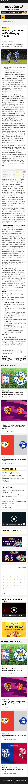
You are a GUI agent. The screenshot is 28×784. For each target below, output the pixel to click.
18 (7, 582)
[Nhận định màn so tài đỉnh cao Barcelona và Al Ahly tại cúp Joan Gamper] (14, 753)
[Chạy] (4, 524)
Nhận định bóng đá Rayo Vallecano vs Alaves (13, 499)
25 (7, 585)
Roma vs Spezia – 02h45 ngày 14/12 (7, 358)
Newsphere (19, 780)
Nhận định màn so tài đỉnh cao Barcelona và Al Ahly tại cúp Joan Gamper (12, 769)
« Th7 (3, 593)
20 (14, 582)
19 (10, 582)
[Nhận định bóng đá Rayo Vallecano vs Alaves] (14, 445)
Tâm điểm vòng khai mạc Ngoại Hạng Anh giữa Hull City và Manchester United (13, 426)
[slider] (12, 524)
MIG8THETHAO (6, 352)
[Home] (3, 17)
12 (10, 579)
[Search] (26, 17)
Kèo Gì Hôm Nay (5, 27)
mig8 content (13, 396)
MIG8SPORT (18, 350)
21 (17, 582)
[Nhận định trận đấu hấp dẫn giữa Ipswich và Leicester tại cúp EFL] (14, 378)
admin (11, 41)
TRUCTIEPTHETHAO (7, 353)
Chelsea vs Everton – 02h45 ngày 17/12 (20, 358)
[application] (14, 519)
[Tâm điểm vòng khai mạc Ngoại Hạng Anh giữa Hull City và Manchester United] (14, 410)
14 (17, 579)
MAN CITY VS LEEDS (9, 350)
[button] (14, 519)
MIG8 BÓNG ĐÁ (14, 6)
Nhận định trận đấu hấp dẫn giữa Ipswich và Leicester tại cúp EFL (12, 393)
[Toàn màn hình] (24, 524)
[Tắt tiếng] (21, 524)
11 (7, 579)
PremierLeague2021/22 (16, 352)
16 (24, 579)
